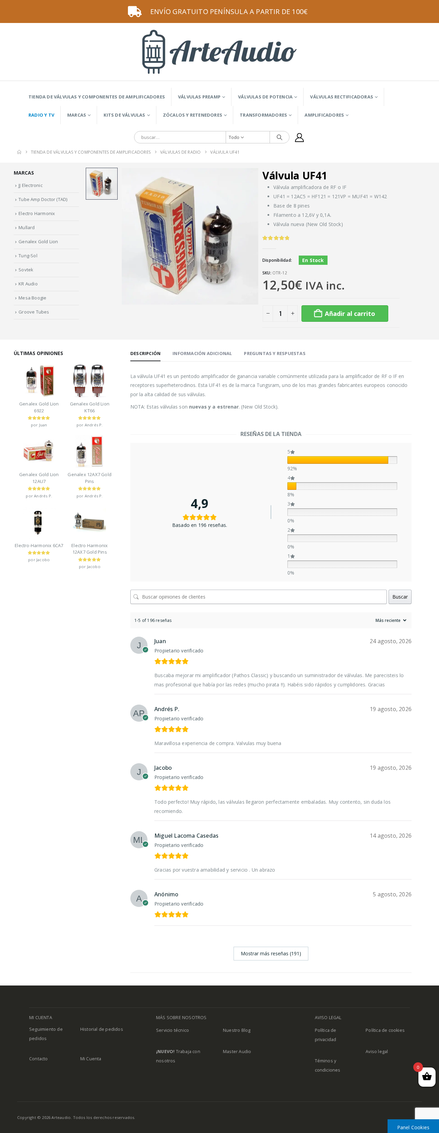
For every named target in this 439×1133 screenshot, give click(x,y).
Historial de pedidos (101, 1029)
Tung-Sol (28, 255)
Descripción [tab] (145, 353)
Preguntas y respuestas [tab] (274, 353)
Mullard (27, 227)
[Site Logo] (219, 52)
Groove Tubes (34, 312)
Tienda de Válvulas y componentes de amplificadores (96, 97)
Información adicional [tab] (202, 353)
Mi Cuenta (91, 1059)
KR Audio (28, 284)
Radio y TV (41, 115)
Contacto (38, 1059)
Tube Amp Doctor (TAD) (43, 199)
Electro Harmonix (37, 213)
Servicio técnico (172, 1030)
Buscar (400, 596)
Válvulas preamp (199, 97)
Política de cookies (385, 1030)
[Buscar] (279, 137)
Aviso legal (377, 1051)
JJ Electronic (31, 185)
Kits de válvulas (124, 115)
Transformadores (263, 115)
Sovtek (26, 270)
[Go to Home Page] (19, 152)
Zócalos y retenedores (192, 115)
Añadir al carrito (350, 313)
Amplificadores (324, 115)
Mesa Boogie (32, 298)
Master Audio (237, 1051)
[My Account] (299, 137)
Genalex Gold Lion (38, 241)
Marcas (76, 115)
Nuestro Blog (236, 1030)
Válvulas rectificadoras (341, 97)
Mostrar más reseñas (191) (271, 953)
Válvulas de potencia (265, 97)
